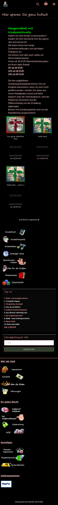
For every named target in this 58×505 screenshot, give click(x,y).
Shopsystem (20, 501)
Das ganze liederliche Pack (15, 137)
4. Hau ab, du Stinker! (12, 307)
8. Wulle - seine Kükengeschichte (17, 318)
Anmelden (29, 349)
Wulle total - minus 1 (15, 185)
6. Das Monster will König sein (15, 313)
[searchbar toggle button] (38, 4)
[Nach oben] (53, 501)
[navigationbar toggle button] (54, 4)
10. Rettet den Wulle (11, 324)
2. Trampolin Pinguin (12, 301)
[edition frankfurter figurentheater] (4, 4)
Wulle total (42, 136)
